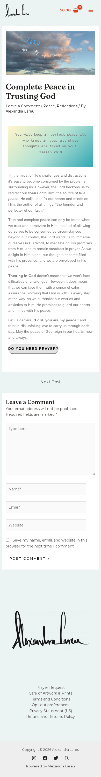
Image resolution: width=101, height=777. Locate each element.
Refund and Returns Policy (50, 716)
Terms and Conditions (50, 699)
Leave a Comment (23, 106)
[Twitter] (56, 758)
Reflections (67, 106)
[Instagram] (34, 758)
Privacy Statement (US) (50, 711)
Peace (49, 106)
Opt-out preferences (50, 705)
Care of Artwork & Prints (50, 693)
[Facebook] (45, 758)
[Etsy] (66, 758)
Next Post (50, 381)
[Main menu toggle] (90, 10)
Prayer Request (51, 687)
